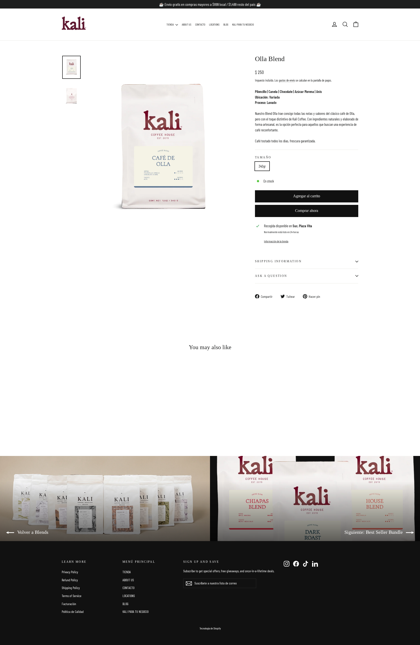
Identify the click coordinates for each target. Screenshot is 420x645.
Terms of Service (71, 596)
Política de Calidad (73, 611)
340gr (262, 166)
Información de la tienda (276, 241)
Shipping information (278, 261)
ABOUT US (186, 24)
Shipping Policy (71, 588)
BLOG (225, 24)
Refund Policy (70, 580)
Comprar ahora (306, 211)
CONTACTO (200, 24)
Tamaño (263, 157)
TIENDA (170, 24)
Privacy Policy (70, 572)
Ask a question (271, 276)
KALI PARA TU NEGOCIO (243, 24)
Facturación (69, 604)
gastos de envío (287, 80)
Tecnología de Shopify (210, 628)
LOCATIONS (214, 24)
